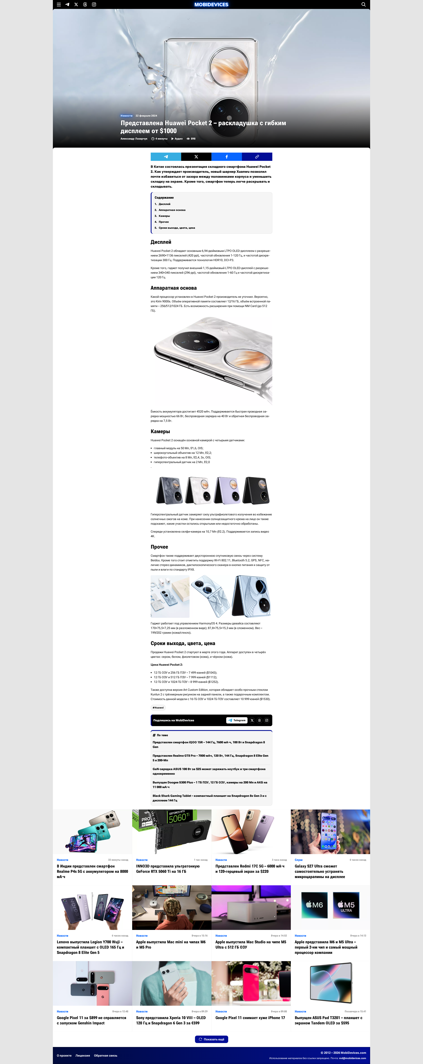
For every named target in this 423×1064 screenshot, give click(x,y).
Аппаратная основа (172, 210)
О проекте (64, 1055)
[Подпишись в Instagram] (94, 4)
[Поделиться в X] (196, 157)
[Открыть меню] (59, 4)
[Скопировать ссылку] (257, 157)
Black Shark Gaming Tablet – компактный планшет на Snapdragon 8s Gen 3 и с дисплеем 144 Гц (210, 798)
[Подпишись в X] (76, 4)
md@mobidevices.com (352, 1058)
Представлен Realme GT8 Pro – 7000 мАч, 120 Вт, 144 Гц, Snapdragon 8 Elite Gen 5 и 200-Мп (210, 758)
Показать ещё (214, 1039)
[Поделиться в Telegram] (166, 157)
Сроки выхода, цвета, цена (177, 227)
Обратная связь (105, 1055)
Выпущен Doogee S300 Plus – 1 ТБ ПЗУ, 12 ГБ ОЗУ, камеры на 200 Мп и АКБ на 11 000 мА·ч (210, 785)
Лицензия (83, 1055)
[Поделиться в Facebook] (227, 157)
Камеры (164, 215)
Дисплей (164, 204)
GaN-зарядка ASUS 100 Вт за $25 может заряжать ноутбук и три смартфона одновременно (209, 771)
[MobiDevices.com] (211, 4)
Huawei (159, 707)
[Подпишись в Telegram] (67, 4)
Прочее (164, 221)
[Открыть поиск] (363, 4)
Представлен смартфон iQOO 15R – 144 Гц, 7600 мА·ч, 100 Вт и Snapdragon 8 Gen (209, 744)
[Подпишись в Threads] (85, 4)
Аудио (179, 138)
